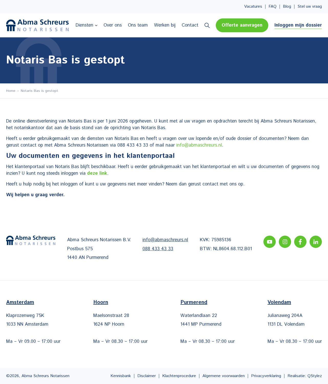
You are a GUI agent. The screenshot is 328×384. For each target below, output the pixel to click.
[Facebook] (300, 242)
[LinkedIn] (316, 242)
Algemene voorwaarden (223, 376)
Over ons (113, 25)
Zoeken (207, 25)
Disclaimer (146, 376)
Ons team (138, 25)
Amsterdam (20, 302)
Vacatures (253, 7)
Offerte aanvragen (242, 25)
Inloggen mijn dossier (298, 25)
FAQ (272, 7)
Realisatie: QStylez (305, 376)
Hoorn (100, 302)
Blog (287, 7)
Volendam (279, 302)
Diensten (84, 25)
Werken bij (165, 25)
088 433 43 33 (157, 249)
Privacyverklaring (266, 376)
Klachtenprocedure (179, 376)
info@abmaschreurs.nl (199, 145)
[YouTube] (269, 242)
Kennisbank (120, 376)
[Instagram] (285, 242)
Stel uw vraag (310, 7)
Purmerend (193, 302)
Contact (190, 25)
